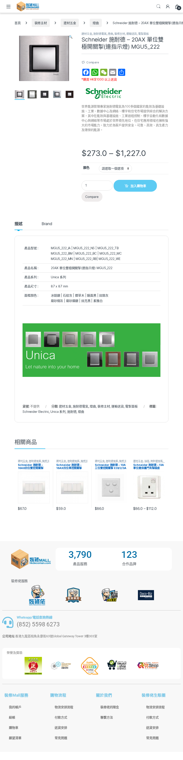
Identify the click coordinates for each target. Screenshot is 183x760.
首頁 (18, 23)
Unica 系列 (58, 411)
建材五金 (70, 23)
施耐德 (72, 411)
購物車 (13, 727)
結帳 (12, 717)
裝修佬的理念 (109, 707)
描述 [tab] (19, 224)
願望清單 (15, 738)
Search (158, 6)
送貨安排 (61, 727)
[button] (71, 36)
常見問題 (61, 738)
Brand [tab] (47, 224)
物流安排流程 (64, 707)
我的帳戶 (15, 707)
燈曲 (96, 23)
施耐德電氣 (99, 33)
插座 (146, 461)
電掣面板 (143, 33)
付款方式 (61, 717)
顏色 (86, 167)
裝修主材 (41, 23)
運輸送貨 (131, 33)
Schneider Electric (36, 411)
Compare (92, 62)
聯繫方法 (106, 717)
